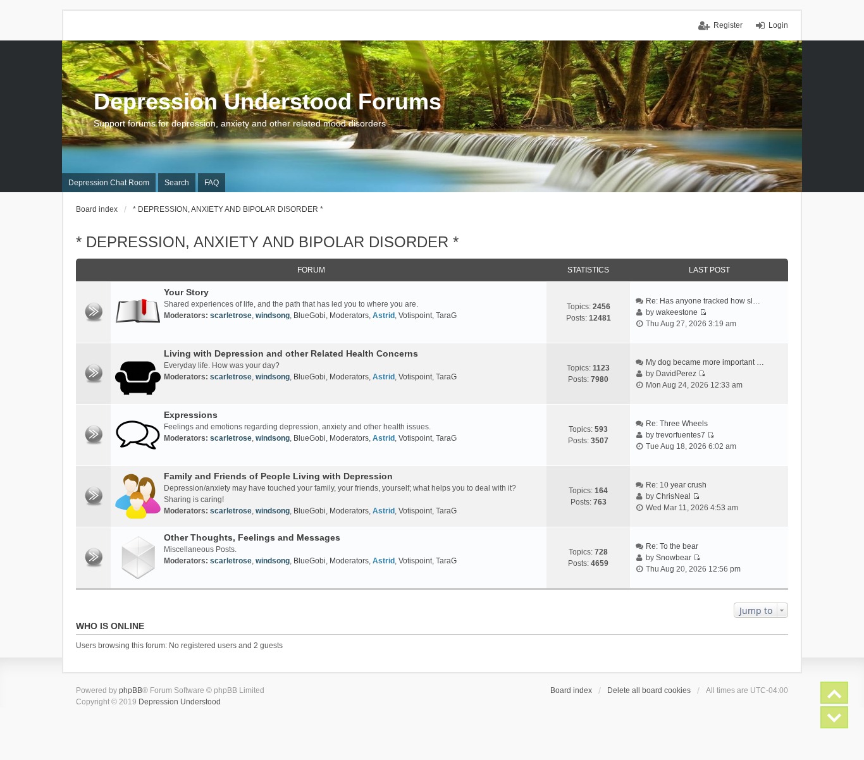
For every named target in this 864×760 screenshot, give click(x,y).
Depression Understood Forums (267, 101)
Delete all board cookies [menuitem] (649, 690)
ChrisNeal (673, 496)
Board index (571, 690)
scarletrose (231, 315)
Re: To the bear (672, 546)
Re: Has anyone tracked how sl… (703, 301)
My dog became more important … (705, 362)
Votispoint (415, 315)
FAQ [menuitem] (211, 182)
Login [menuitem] (778, 25)
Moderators (349, 315)
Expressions (191, 415)
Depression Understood (180, 701)
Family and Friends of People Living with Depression (278, 476)
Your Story (186, 292)
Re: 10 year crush (676, 485)
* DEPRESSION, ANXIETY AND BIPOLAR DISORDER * (267, 241)
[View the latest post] (703, 312)
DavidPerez (676, 373)
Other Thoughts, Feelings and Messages (252, 537)
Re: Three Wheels (677, 423)
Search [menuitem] (176, 182)
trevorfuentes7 (680, 435)
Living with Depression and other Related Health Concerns (291, 353)
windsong (273, 315)
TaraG (446, 315)
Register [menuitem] (728, 25)
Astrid (384, 315)
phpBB (130, 690)
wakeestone (677, 312)
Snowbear (673, 557)
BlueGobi (309, 315)
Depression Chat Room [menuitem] (108, 182)
